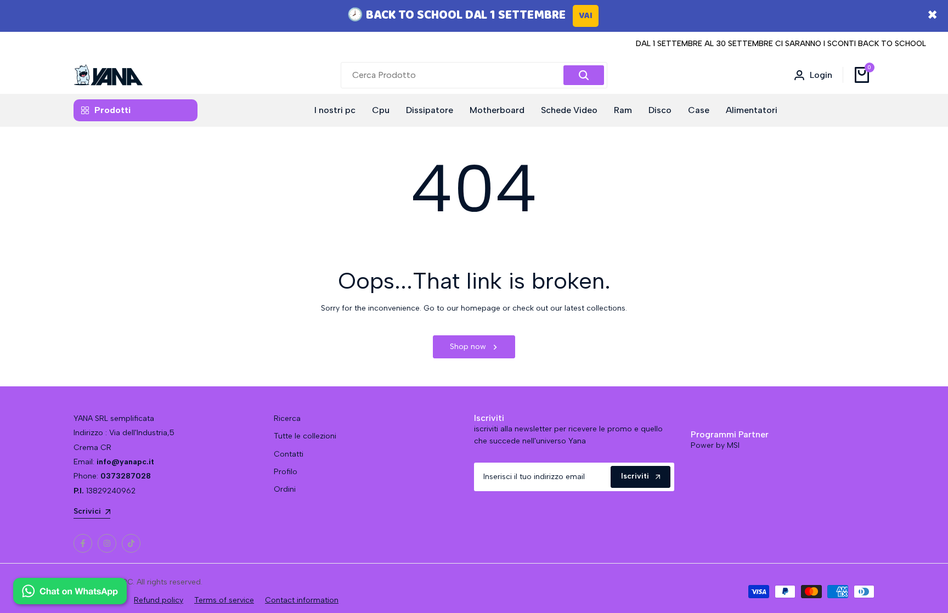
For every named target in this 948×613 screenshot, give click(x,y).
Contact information (301, 600)
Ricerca (287, 418)
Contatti (288, 454)
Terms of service (224, 600)
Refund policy (158, 600)
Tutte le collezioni (305, 436)
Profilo (285, 471)
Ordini (285, 489)
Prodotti (112, 110)
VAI (585, 16)
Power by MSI (715, 445)
